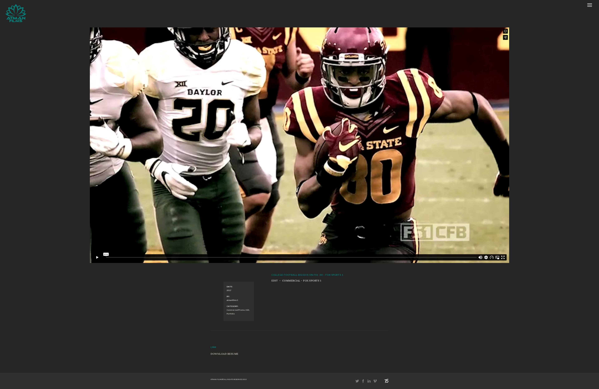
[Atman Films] (16, 23)
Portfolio (231, 314)
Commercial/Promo (236, 310)
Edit (247, 310)
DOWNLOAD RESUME (224, 353)
